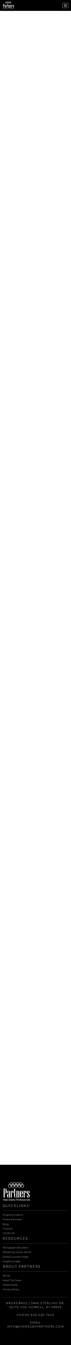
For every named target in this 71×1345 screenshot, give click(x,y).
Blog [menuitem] (6, 1224)
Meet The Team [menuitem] (12, 1280)
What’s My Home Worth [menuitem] (17, 1252)
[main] (35, 582)
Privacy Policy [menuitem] (11, 1289)
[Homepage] (8, 5)
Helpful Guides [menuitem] (11, 1261)
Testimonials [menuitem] (10, 1284)
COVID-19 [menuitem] (8, 1233)
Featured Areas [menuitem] (12, 1219)
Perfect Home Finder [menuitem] (16, 1256)
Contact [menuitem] (8, 1228)
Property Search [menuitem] (13, 1214)
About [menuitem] (6, 1275)
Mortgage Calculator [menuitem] (15, 1247)
